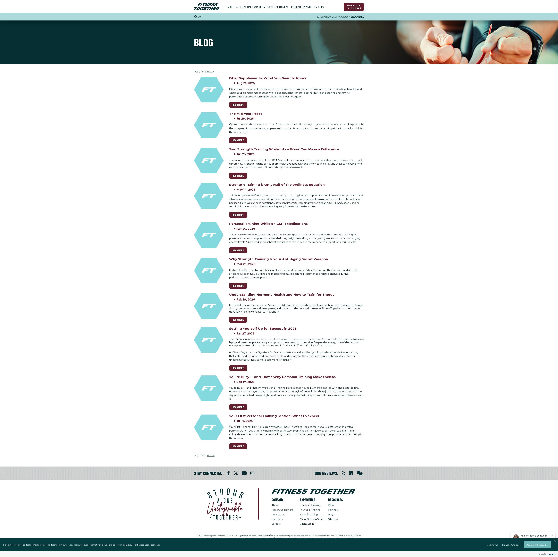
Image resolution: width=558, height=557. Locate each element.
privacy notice (72, 544)
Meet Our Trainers (282, 509)
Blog (331, 505)
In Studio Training (310, 509)
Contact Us (278, 514)
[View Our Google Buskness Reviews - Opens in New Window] (351, 473)
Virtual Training (309, 514)
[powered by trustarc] (550, 554)
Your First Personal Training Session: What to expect (274, 416)
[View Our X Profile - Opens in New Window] (236, 473)
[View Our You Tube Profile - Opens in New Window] (244, 473)
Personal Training (310, 505)
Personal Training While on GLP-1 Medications (268, 224)
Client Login (307, 523)
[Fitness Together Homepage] (207, 6)
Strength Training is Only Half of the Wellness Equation (277, 185)
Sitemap (333, 519)
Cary (199, 16)
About (275, 505)
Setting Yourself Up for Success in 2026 (263, 329)
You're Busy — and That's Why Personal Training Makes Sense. (282, 377)
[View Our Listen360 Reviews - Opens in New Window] (359, 473)
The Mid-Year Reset (245, 114)
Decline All (492, 544)
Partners (333, 509)
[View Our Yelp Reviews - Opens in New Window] (343, 473)
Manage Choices (510, 544)
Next (210, 71)
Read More (238, 104)
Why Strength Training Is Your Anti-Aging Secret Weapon (278, 259)
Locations (277, 519)
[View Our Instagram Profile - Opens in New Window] (252, 473)
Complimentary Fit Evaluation (354, 6)
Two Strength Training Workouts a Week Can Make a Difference (284, 149)
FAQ (330, 514)
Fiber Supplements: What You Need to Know (267, 78)
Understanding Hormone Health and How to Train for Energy (282, 295)
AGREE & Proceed (537, 544)
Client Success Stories (312, 519)
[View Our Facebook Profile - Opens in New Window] (228, 473)
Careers (276, 523)
